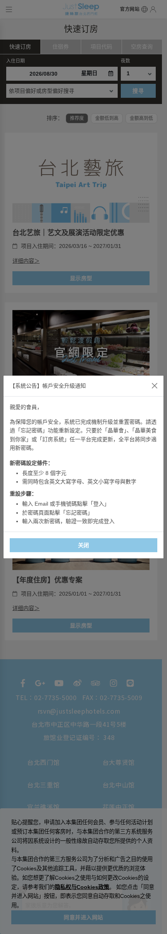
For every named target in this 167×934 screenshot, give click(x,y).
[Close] (154, 386)
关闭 (83, 545)
